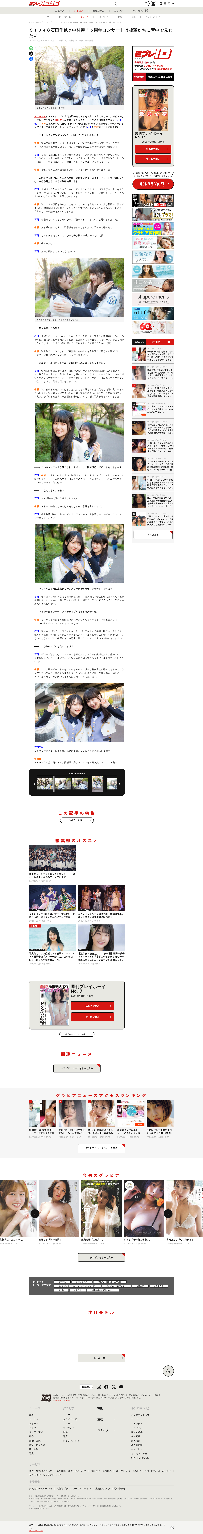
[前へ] (34, 784)
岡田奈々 (59, 120)
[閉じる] (172, 1527)
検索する (146, 3)
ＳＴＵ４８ (40, 116)
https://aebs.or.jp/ (61, 1400)
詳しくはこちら (36, 1530)
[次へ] (119, 784)
